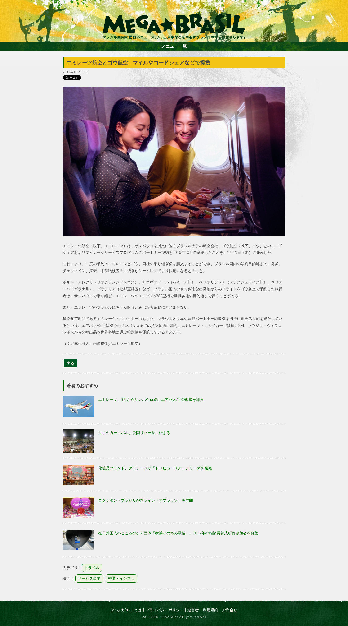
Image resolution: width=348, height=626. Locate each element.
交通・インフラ (121, 578)
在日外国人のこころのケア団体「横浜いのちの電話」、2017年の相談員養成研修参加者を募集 (178, 533)
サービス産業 (89, 578)
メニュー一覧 (174, 46)
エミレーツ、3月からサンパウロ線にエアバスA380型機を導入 (151, 399)
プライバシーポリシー (164, 609)
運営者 (193, 609)
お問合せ (229, 609)
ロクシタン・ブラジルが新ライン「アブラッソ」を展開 (145, 500)
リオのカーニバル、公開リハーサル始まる (134, 432)
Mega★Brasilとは (126, 609)
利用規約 (210, 609)
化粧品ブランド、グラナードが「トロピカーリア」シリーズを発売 (155, 468)
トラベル (91, 567)
